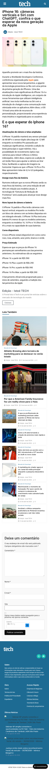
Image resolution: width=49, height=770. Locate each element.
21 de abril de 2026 (26, 460)
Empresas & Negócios (34, 689)
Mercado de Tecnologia (10, 348)
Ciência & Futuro (32, 692)
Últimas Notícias (32, 699)
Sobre (7, 689)
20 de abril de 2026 (26, 480)
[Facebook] (43, 656)
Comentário (10, 551)
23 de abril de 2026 (26, 426)
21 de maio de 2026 (27, 360)
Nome (8, 582)
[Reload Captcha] (27, 625)
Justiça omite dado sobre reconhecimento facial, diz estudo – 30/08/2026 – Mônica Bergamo (24, 750)
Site (6, 604)
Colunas (8, 303)
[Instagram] (39, 656)
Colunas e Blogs (32, 696)
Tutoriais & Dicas (33, 703)
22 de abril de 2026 (26, 443)
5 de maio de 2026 (27, 405)
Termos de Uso (10, 692)
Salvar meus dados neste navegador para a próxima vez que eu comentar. (22, 616)
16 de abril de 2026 (26, 521)
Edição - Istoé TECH (12, 360)
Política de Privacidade (13, 696)
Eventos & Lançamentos (35, 706)
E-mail (8, 593)
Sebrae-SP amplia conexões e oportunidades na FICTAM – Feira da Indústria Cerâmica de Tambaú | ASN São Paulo (25, 729)
